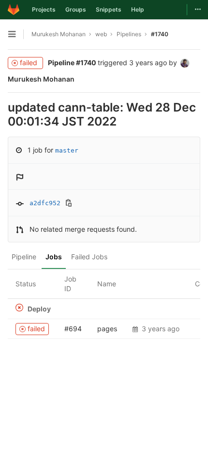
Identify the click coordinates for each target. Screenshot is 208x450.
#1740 (159, 34)
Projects (44, 9)
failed (28, 62)
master (66, 150)
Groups (75, 9)
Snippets (108, 9)
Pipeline (24, 257)
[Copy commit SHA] (68, 203)
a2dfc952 (45, 203)
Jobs (53, 257)
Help (137, 9)
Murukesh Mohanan (58, 34)
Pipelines (129, 34)
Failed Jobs (89, 257)
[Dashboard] (13, 9)
